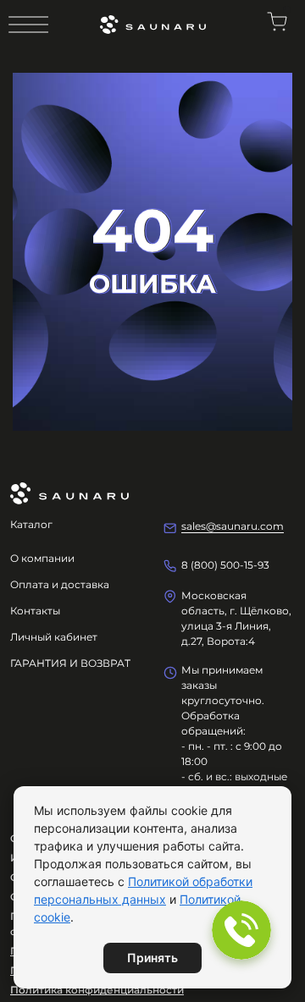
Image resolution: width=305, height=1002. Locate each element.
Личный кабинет (53, 636)
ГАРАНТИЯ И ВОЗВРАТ (70, 663)
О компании (42, 558)
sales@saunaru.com (232, 526)
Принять (152, 957)
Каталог (31, 524)
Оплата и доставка (59, 584)
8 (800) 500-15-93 (225, 565)
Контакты (35, 610)
